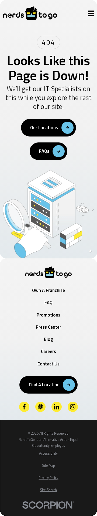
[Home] (30, 13)
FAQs (44, 151)
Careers (48, 351)
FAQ (48, 302)
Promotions (48, 314)
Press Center (48, 327)
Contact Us (48, 363)
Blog (48, 339)
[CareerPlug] (40, 407)
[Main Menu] (91, 13)
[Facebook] (24, 407)
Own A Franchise (48, 290)
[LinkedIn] (56, 407)
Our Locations (44, 127)
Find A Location (44, 384)
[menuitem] (48, 454)
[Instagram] (73, 407)
